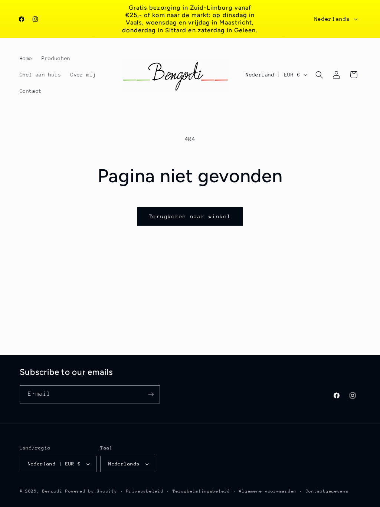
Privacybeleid (145, 491)
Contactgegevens (327, 491)
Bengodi (52, 491)
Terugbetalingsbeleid (201, 491)
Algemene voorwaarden (268, 491)
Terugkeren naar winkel (190, 216)
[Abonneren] (150, 394)
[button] (319, 74)
